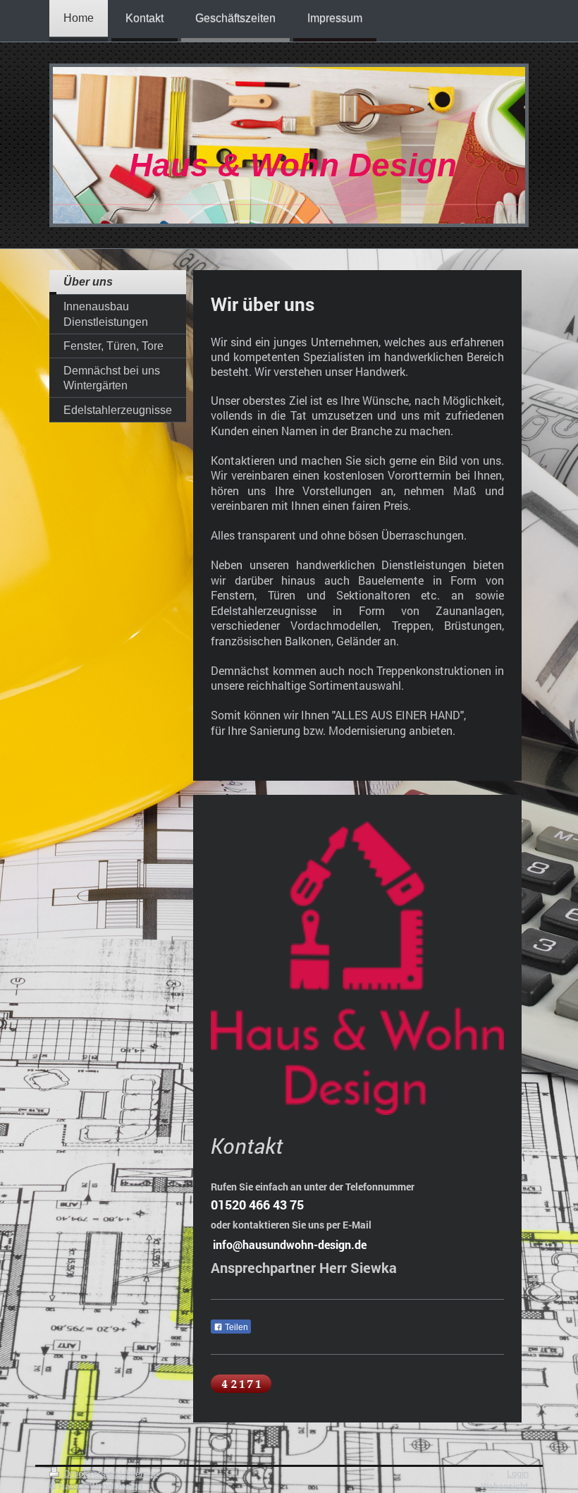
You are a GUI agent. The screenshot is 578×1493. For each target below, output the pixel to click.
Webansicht (505, 1486)
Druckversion (91, 1473)
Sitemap (141, 1473)
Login (518, 1473)
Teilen (235, 1327)
